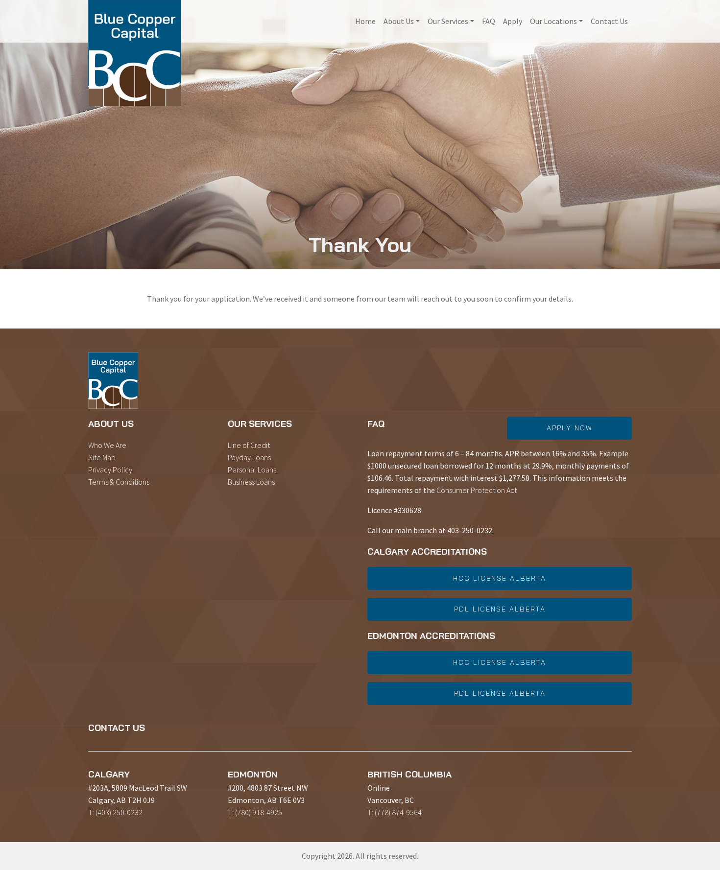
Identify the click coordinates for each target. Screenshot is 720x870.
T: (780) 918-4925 (255, 812)
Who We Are (107, 445)
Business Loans (251, 482)
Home (365, 21)
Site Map (102, 457)
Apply (512, 21)
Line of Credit (249, 445)
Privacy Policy (110, 469)
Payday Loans (249, 457)
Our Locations (553, 21)
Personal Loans (252, 469)
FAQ (488, 21)
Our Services (448, 21)
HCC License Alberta (499, 578)
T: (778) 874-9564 (394, 812)
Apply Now (570, 427)
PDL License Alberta (500, 609)
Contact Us (609, 21)
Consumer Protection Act (476, 490)
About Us (399, 21)
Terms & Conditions (118, 482)
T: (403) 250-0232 (115, 812)
